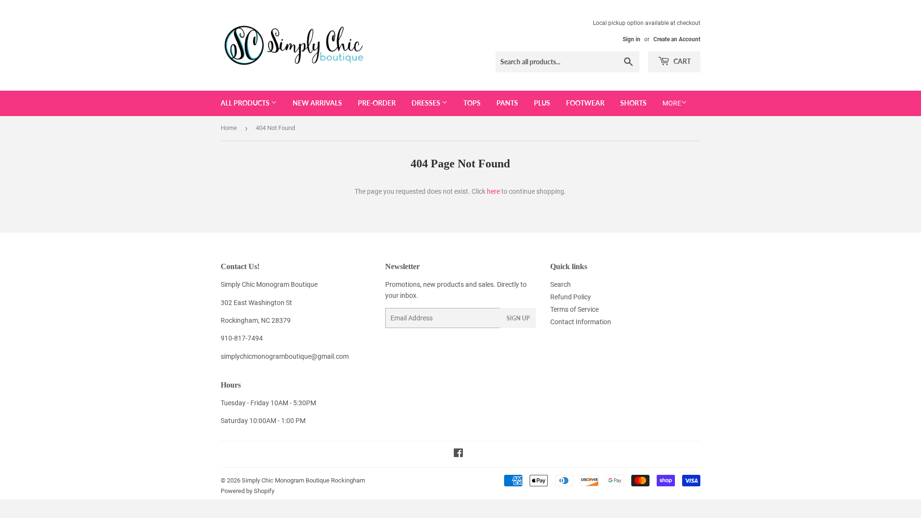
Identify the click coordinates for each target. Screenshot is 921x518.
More (671, 103)
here (493, 191)
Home (229, 127)
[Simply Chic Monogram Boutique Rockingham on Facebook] (458, 454)
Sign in (631, 39)
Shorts (633, 103)
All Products (246, 103)
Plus (542, 103)
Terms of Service (574, 309)
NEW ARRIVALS (317, 103)
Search (560, 284)
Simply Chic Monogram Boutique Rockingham (303, 480)
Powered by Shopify (247, 490)
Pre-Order (377, 103)
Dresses (427, 103)
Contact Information (580, 322)
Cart (681, 61)
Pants (507, 103)
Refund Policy (570, 297)
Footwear (585, 103)
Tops (472, 103)
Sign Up (518, 318)
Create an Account (676, 39)
